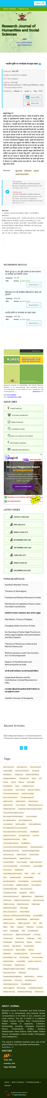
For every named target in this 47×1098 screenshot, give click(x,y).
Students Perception (10, 908)
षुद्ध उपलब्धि (19, 171)
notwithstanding (15, 877)
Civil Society (7, 900)
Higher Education (23, 904)
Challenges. (31, 938)
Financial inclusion (9, 972)
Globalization (19, 870)
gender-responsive (34, 961)
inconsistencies (8, 854)
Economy (40, 927)
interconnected (8, 767)
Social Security (8, 950)
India (23, 930)
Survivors (36, 835)
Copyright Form (18, 429)
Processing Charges (17, 443)
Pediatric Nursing (9, 991)
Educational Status (36, 847)
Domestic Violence (9, 835)
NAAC (5, 927)
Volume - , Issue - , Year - (28, 91)
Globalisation (39, 896)
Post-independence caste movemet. (15, 831)
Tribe (39, 938)
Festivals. (6, 946)
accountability (37, 915)
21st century (7, 870)
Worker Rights (21, 950)
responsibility (7, 770)
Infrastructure (8, 934)
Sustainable (31, 782)
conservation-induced (10, 843)
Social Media (7, 980)
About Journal (9, 9)
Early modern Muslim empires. (13, 816)
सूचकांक (36, 171)
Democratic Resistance (11, 896)
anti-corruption (8, 885)
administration (20, 801)
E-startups (36, 934)
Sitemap (7, 1085)
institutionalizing (21, 919)
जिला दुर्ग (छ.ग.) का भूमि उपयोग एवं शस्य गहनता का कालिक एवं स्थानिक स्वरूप (23, 272)
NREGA (31, 950)
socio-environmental (10, 866)
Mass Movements (26, 889)
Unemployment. (33, 930)
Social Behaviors (30, 980)
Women (29, 942)
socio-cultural (8, 790)
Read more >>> (38, 391)
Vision (34, 778)
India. (24, 839)
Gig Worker (7, 953)
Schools (39, 976)
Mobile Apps (36, 904)
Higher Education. (36, 862)
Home (6, 1082)
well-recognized (8, 988)
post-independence (25, 820)
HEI (39, 873)
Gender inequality (28, 793)
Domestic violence (34, 790)
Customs (38, 942)
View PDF (34, 103)
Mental (5, 782)
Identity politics (21, 824)
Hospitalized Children (35, 988)
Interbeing (35, 770)
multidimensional (28, 786)
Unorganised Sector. (21, 953)
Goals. (17, 786)
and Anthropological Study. (30, 850)
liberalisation (16, 946)
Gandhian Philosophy (10, 889)
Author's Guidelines (19, 415)
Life (40, 778)
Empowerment (20, 965)
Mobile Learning (8, 904)
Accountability (28, 877)
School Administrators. (10, 984)
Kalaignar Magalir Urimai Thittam (14, 969)
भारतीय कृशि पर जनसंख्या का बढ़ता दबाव (22, 63)
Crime (5, 930)
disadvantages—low (10, 957)
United (13, 782)
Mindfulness (7, 774)
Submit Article (15, 408)
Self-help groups (33, 969)
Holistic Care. (39, 991)
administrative (8, 801)
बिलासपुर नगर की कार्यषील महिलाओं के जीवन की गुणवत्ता (23, 293)
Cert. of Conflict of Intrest (22, 436)
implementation (8, 961)
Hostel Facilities (8, 862)
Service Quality (22, 862)
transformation (25, 866)
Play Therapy (21, 988)
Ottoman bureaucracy (35, 805)
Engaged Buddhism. (9, 778)
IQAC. (12, 927)
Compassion (19, 774)
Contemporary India (9, 892)
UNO (33, 873)
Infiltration (30, 927)
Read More (33, 285)
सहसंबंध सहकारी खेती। (22, 174)
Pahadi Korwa (19, 942)
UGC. (5, 877)
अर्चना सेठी (15, 71)
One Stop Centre (24, 835)
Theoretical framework (11, 793)
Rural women (7, 965)
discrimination (24, 957)
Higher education (24, 923)
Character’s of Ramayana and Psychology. (16, 915)
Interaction (18, 980)
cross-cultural (20, 805)
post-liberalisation (9, 881)
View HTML (35, 97)
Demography (14, 930)
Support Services (25, 858)
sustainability (21, 961)
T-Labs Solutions (19, 1095)
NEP (40, 923)
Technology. (24, 908)
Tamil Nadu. (22, 972)
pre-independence (9, 820)
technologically (23, 881)
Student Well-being (32, 774)
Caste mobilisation (35, 824)
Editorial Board (33, 1082)
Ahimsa (32, 892)
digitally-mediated (22, 885)
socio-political (8, 824)
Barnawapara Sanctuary (11, 850)
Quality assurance (9, 923)
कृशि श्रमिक (28, 171)
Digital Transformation (23, 934)
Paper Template (16, 422)
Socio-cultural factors (10, 797)
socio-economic (31, 816)
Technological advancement (12, 873)
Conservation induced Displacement (15, 847)
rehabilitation (34, 831)
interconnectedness (22, 770)
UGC (34, 923)
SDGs (26, 873)
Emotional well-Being (25, 991)
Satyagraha (23, 892)
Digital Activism (27, 896)
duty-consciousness (10, 911)
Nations (21, 782)
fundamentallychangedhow (12, 976)
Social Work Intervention (11, 839)
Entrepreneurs (8, 938)
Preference (20, 938)
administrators (29, 976)
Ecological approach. (27, 797)
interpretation (34, 854)
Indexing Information (20, 450)
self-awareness (22, 767)
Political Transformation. (22, 900)
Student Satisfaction (10, 858)
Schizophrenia (24, 778)
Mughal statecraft (9, 809)
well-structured (38, 900)
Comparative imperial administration (30, 809)
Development (7, 786)
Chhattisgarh (7, 942)
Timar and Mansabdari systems (13, 812)
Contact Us (23, 9)
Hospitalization (26, 984)
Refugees (20, 927)
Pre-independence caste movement (15, 828)
